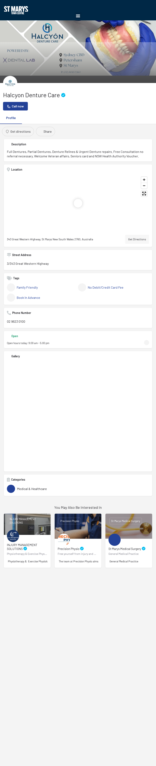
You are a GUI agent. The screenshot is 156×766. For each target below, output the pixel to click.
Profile (11, 118)
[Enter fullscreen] (144, 193)
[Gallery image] (78, 414)
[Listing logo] (10, 83)
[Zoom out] (144, 186)
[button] (78, 15)
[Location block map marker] (78, 203)
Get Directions (137, 239)
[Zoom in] (144, 180)
